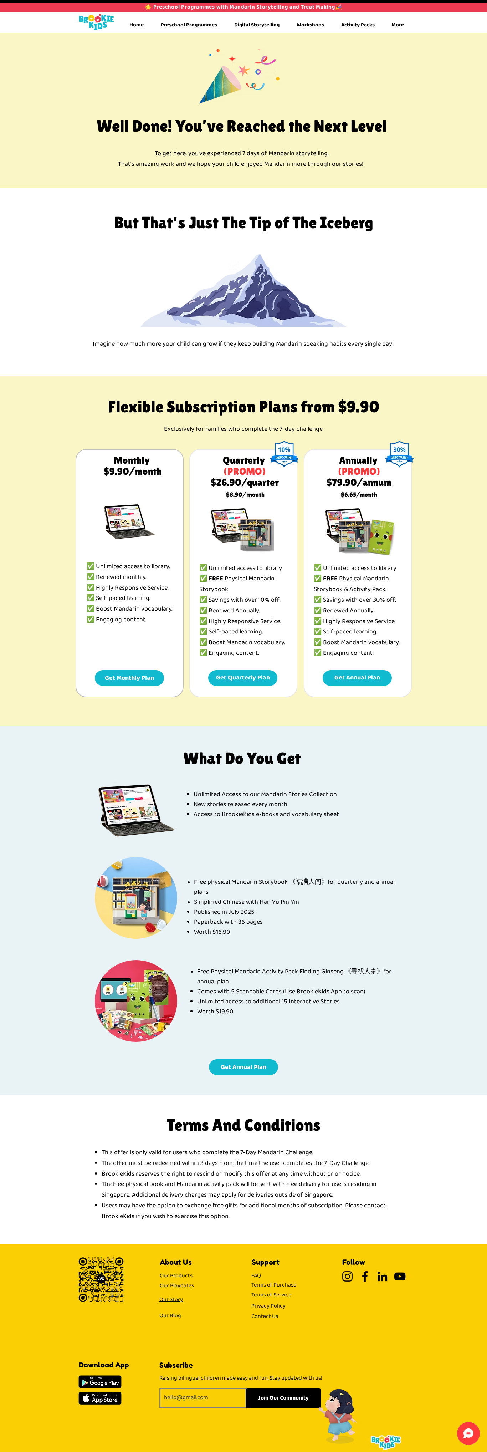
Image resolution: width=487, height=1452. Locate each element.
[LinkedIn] (382, 1276)
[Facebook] (365, 1276)
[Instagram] (347, 1276)
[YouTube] (400, 1276)
